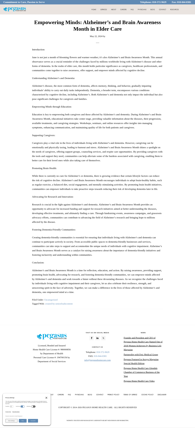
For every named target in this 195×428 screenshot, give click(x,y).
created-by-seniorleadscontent (59, 303)
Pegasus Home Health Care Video (139, 381)
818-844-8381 (184, 2)
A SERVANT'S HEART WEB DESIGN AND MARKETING (111, 420)
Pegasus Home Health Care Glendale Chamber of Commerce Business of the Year (142, 372)
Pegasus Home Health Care (14, 9)
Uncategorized (51, 299)
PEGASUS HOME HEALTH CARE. (97, 407)
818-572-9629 (159, 2)
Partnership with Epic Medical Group (141, 354)
